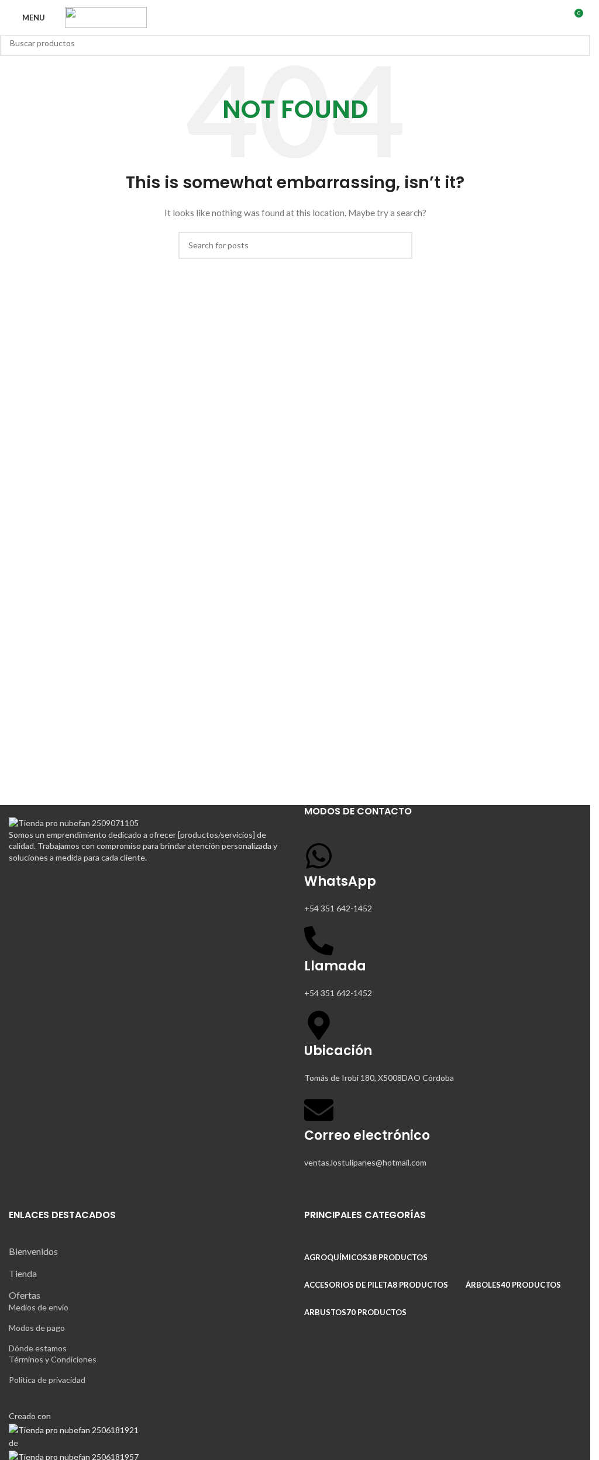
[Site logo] (106, 17)
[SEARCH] (576, 42)
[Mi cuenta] (552, 17)
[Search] (531, 17)
